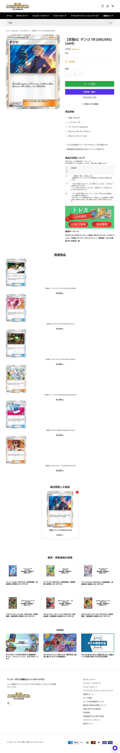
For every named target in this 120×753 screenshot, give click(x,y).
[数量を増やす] (81, 73)
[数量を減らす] (68, 73)
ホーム (9, 15)
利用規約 (86, 712)
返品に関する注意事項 (92, 709)
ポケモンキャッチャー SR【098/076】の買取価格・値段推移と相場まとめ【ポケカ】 (59, 615)
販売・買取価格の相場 (60, 557)
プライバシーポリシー (92, 720)
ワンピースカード (59, 15)
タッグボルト (25, 31)
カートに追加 (89, 84)
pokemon (15, 31)
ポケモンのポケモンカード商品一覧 (82, 235)
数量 (67, 68)
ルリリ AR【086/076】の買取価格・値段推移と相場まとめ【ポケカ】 (59, 583)
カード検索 (87, 698)
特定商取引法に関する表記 (93, 716)
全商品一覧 (75, 241)
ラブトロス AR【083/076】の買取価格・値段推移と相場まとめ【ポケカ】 (97, 583)
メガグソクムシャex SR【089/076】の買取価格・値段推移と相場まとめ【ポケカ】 (22, 615)
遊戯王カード (108, 15)
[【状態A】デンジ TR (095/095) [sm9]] (60, 509)
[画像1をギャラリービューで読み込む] (33, 71)
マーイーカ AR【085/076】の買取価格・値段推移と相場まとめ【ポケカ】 (22, 583)
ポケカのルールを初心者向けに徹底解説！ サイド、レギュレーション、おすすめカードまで (22, 656)
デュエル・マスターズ (40, 15)
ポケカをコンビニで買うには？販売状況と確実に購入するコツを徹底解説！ (59, 655)
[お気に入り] (102, 6)
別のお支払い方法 (89, 97)
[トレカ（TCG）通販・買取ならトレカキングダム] (17, 6)
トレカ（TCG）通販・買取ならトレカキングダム (27, 742)
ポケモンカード (22, 15)
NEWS (60, 630)
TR (66, 235)
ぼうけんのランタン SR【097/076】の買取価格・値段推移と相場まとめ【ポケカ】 (97, 615)
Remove (77, 492)
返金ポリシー (88, 723)
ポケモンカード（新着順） (95, 238)
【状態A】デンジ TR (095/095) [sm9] (43, 31)
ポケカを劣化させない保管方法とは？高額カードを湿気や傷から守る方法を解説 (97, 655)
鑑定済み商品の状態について (94, 705)
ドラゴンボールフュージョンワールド (85, 15)
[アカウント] (107, 6)
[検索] (110, 22)
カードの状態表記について (93, 701)
